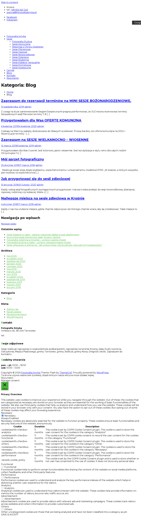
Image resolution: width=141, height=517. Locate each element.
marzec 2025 (14, 271)
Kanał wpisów (14, 312)
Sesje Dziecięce (20, 57)
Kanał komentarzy (17, 314)
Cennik (10, 70)
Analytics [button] (6, 485)
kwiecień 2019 (14, 282)
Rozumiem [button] (7, 378)
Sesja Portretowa (21, 65)
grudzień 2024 (15, 277)
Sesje (9, 39)
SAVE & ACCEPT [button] (9, 514)
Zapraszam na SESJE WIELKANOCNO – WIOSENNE (45, 140)
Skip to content (9, 2)
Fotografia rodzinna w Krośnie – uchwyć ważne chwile (36, 240)
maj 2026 (12, 256)
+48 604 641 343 (19, 10)
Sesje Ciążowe (19, 52)
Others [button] (5, 506)
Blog (9, 73)
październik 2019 (16, 279)
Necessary (10, 415)
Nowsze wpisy (8, 224)
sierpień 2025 (14, 264)
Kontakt (11, 75)
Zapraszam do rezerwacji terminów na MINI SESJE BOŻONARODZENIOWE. (66, 101)
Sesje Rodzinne (20, 60)
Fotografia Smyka (16, 36)
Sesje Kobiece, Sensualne (26, 62)
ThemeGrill (65, 372)
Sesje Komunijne (21, 44)
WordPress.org (15, 317)
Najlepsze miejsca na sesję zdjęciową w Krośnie (43, 198)
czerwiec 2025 (14, 266)
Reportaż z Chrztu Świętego (27, 47)
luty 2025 (12, 274)
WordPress (103, 372)
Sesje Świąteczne (21, 67)
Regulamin (13, 78)
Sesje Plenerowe (21, 49)
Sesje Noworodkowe (23, 54)
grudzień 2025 (15, 258)
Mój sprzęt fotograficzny (22, 159)
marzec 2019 (14, 284)
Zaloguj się (12, 309)
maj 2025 (12, 269)
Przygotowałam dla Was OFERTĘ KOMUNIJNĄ (41, 120)
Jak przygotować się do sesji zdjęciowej (35, 179)
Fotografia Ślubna (22, 41)
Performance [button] (8, 475)
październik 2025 (16, 261)
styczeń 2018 (14, 287)
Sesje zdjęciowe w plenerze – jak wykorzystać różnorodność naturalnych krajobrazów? (54, 245)
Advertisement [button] (9, 496)
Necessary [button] (6, 413)
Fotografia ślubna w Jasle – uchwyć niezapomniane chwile (39, 242)
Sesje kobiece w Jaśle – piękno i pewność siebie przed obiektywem (43, 234)
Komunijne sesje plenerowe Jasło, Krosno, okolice (33, 237)
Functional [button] (7, 464)
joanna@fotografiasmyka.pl (16, 338)
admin (28, 106)
